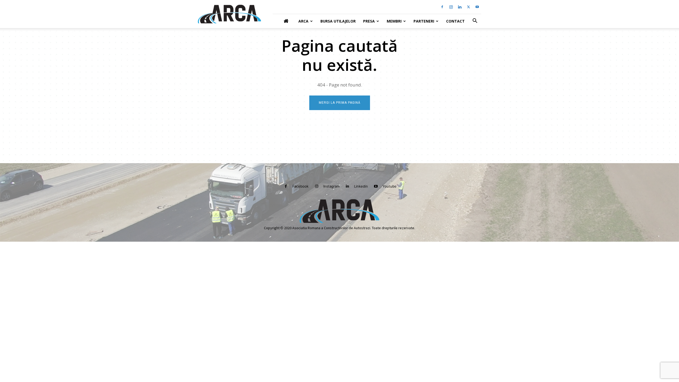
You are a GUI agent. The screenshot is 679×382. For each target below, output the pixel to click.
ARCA (303, 21)
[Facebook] (442, 7)
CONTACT (455, 21)
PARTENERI (424, 21)
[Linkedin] (460, 7)
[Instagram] (451, 7)
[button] (474, 21)
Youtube (389, 186)
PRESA (369, 21)
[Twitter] (468, 7)
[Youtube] (477, 7)
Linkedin (361, 186)
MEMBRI (394, 21)
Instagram (331, 186)
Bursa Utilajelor (338, 21)
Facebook (300, 186)
